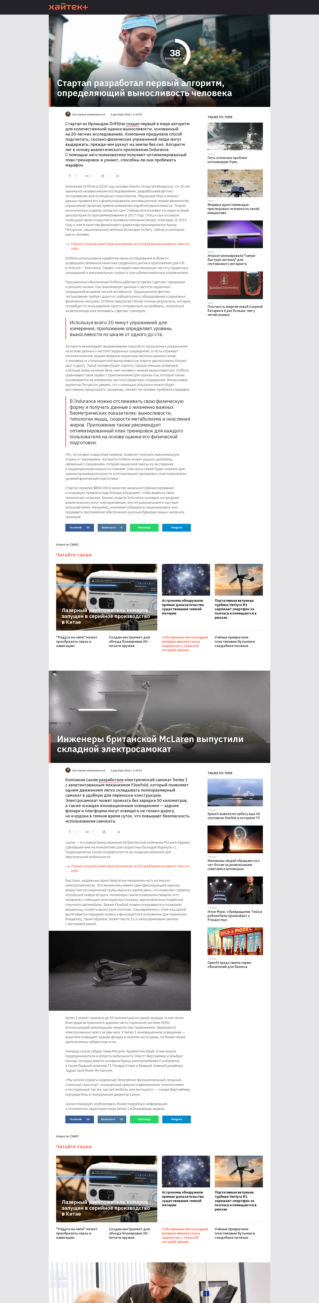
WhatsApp (144, 527)
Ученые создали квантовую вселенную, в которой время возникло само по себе (130, 246)
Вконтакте (112, 527)
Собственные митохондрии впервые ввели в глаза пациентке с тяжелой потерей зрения (185, 643)
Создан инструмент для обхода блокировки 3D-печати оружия (129, 641)
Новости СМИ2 (67, 544)
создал (133, 123)
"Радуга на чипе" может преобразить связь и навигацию (76, 641)
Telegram (176, 527)
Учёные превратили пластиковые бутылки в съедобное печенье (235, 641)
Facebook (80, 527)
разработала (111, 779)
